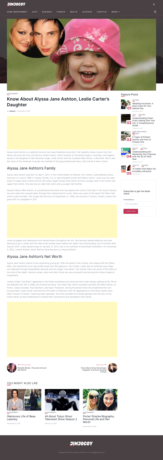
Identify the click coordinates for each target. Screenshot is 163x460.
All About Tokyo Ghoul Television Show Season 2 (61, 418)
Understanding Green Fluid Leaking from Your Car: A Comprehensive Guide (143, 122)
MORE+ (115, 12)
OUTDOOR (87, 12)
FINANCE (61, 12)
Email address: (129, 199)
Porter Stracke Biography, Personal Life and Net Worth (98, 419)
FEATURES (135, 100)
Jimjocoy (12, 111)
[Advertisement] (62, 133)
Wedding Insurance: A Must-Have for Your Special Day (142, 106)
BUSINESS (47, 12)
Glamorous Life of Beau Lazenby (21, 418)
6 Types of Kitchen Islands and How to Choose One (141, 139)
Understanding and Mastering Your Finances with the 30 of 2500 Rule (144, 155)
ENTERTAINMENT (12, 93)
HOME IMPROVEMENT (17, 12)
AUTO (34, 12)
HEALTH (73, 12)
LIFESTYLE (102, 12)
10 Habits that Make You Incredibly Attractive (144, 170)
